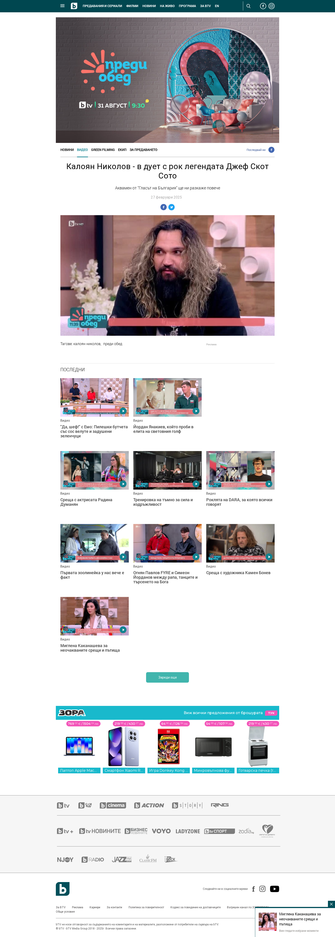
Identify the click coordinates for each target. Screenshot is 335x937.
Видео (82, 149)
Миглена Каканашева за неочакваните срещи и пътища (300, 919)
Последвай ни (256, 150)
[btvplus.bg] (67, 831)
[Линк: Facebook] (251, 889)
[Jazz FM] (125, 859)
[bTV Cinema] (117, 805)
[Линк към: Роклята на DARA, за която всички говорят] (240, 485)
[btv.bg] (67, 805)
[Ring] (223, 805)
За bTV (205, 6)
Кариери (95, 907)
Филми (132, 6)
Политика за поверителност (146, 907)
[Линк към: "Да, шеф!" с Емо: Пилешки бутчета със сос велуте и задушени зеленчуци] (94, 412)
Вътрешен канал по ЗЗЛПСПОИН (248, 907)
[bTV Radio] (97, 860)
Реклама (77, 907)
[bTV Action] (153, 805)
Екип (122, 149)
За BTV (61, 907)
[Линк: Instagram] (260, 889)
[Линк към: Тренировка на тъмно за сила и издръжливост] (167, 485)
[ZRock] (175, 859)
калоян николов (86, 343)
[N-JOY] (69, 859)
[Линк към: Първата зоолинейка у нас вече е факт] (94, 558)
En (217, 6)
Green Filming (103, 149)
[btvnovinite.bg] (101, 831)
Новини (149, 6)
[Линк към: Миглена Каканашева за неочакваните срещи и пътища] (94, 631)
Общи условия (65, 911)
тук (271, 713)
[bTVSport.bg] (221, 831)
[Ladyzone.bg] (190, 831)
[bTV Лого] (63, 889)
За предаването (143, 149)
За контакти (114, 907)
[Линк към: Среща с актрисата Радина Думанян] (94, 485)
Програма (187, 6)
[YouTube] (272, 888)
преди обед (112, 343)
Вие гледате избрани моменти (299, 930)
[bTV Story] (191, 805)
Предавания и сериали (102, 6)
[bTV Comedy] (89, 805)
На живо (167, 6)
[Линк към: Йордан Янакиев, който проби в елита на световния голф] (167, 412)
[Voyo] (164, 831)
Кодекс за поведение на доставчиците (195, 907)
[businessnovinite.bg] (138, 831)
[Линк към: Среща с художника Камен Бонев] (240, 558)
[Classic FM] (152, 859)
